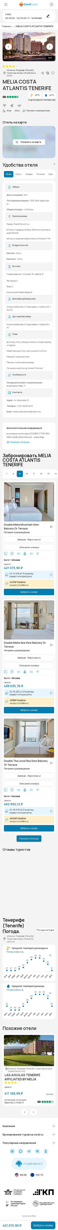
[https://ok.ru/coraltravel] (45, 1152)
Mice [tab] (50, 174)
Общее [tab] (8, 174)
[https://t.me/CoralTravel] (29, 1152)
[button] (24, 1112)
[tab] (29, 165)
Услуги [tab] (18, 174)
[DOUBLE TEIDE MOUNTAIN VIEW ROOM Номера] (29, 501)
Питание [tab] (40, 174)
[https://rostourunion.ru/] (43, 1206)
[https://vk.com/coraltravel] (37, 1152)
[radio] (4, 66)
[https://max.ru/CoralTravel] (20, 1152)
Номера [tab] (29, 174)
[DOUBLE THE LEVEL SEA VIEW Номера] (29, 738)
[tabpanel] (29, 299)
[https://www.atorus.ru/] (15, 1206)
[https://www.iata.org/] (15, 1194)
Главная (6, 26)
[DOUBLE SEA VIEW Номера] (29, 619)
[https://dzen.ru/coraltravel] (12, 1152)
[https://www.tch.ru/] (43, 1194)
